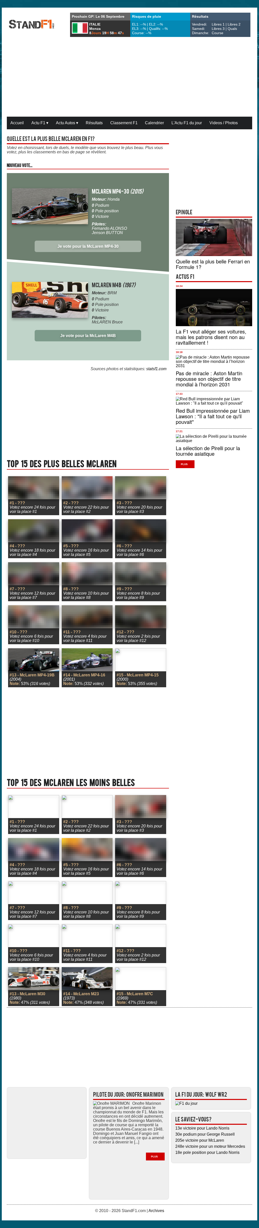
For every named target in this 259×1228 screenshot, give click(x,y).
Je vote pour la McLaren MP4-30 (88, 246)
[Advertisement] (129, 77)
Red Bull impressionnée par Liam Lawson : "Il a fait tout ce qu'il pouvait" (213, 416)
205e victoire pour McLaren (199, 1140)
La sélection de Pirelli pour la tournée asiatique (208, 450)
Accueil (17, 123)
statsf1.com (156, 369)
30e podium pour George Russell (205, 1134)
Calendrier (154, 123)
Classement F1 (124, 123)
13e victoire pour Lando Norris (202, 1128)
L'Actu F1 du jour (186, 123)
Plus (184, 464)
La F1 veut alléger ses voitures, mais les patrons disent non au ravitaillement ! (211, 337)
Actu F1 (39, 123)
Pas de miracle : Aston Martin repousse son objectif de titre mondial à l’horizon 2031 (209, 378)
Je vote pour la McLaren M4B (88, 336)
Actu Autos (67, 123)
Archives (156, 1211)
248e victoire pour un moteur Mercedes (210, 1146)
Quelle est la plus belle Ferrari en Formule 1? (213, 264)
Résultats (94, 123)
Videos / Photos (223, 123)
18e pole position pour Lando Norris (207, 1152)
